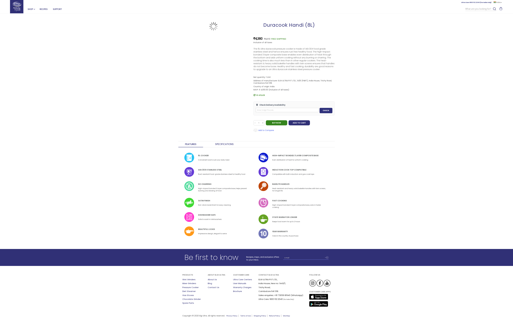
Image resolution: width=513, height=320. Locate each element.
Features (190, 144)
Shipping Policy (260, 316)
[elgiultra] (16, 6)
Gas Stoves (188, 295)
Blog (210, 283)
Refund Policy (274, 316)
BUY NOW (276, 122)
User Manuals (239, 283)
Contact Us (213, 287)
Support (57, 9)
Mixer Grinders (189, 283)
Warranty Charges (242, 287)
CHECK (326, 110)
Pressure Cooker (190, 287)
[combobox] (480, 9)
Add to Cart (299, 122)
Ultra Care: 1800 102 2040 (271, 299)
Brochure (237, 291)
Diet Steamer (189, 291)
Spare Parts (188, 303)
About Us (212, 279)
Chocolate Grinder (191, 299)
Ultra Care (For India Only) (476, 2)
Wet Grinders (188, 279)
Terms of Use (245, 316)
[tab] (190, 144)
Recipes (44, 9)
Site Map (286, 316)
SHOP (30, 9)
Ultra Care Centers (242, 279)
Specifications (224, 144)
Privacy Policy (231, 316)
